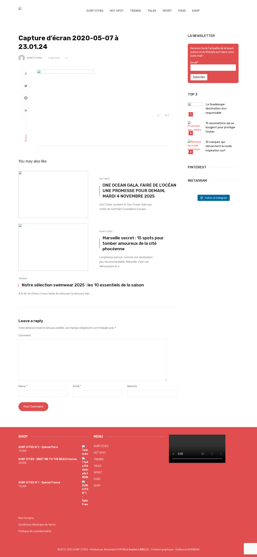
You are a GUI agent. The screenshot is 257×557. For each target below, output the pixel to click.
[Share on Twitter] (26, 86)
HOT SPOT (117, 10)
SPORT (167, 10)
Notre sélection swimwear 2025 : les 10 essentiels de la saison (83, 285)
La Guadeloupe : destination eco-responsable (216, 108)
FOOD (182, 10)
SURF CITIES (95, 10)
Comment (24, 335)
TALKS (152, 10)
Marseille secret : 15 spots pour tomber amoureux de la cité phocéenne (133, 243)
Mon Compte (26, 518)
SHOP (196, 10)
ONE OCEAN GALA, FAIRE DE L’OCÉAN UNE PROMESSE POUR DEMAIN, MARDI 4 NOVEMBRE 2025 (139, 190)
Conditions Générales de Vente (37, 524)
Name (22, 386)
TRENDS (135, 10)
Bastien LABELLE (139, 549)
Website (132, 386)
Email (77, 386)
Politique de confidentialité (34, 531)
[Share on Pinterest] (26, 98)
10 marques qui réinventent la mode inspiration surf (219, 146)
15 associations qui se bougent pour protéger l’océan (220, 127)
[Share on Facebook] (26, 74)
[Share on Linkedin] (26, 110)
